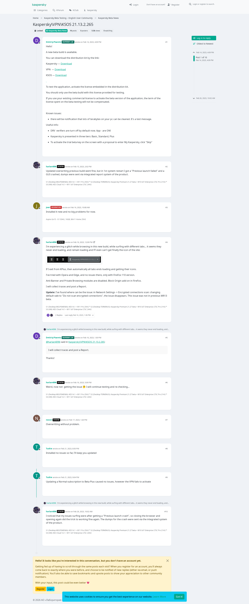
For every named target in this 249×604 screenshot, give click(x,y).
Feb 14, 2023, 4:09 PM (92, 42)
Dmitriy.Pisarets (53, 42)
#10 (166, 511)
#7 (166, 420)
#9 (166, 477)
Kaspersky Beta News (57, 30)
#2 (166, 166)
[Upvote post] (155, 149)
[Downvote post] (165, 149)
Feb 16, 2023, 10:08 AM (80, 207)
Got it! (179, 596)
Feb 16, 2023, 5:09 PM (82, 382)
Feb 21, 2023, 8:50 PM (70, 448)
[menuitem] (134, 4)
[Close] (167, 561)
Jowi (48, 207)
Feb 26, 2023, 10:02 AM (83, 511)
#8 (166, 448)
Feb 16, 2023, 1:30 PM (92, 337)
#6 (166, 382)
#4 (166, 242)
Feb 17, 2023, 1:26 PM (78, 420)
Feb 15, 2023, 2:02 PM (82, 166)
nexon (49, 420)
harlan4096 (51, 166)
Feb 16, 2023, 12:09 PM (83, 242)
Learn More (159, 596)
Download (66, 63)
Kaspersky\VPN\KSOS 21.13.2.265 (86, 341)
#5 (166, 337)
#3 (166, 207)
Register (41, 589)
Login (50, 589)
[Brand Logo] (39, 4)
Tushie (49, 448)
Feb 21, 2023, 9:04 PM (70, 477)
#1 (166, 42)
